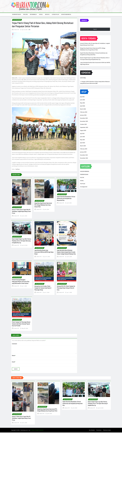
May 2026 (82, 103)
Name (14, 355)
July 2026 (82, 96)
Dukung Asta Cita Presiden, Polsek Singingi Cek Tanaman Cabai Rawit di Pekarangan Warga (42, 288)
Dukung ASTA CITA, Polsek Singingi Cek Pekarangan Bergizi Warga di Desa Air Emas (66, 288)
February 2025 (83, 149)
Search (84, 20)
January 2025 (83, 152)
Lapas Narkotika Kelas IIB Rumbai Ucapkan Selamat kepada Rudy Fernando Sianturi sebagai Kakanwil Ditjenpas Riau (66, 252)
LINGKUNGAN (55, 14)
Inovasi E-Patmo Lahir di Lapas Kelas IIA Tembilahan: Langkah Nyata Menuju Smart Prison (21, 211)
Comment (14, 343)
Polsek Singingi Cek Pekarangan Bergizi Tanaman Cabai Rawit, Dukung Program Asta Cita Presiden (21, 323)
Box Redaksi (92, 430)
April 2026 (82, 106)
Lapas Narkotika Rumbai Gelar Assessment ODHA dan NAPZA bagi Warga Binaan (43, 252)
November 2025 (84, 121)
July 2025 (82, 133)
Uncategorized (83, 186)
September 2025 (84, 127)
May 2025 (82, 139)
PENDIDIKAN (33, 14)
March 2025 (83, 145)
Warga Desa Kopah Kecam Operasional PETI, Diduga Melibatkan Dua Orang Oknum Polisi (43, 204)
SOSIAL (41, 14)
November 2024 (84, 158)
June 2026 (82, 99)
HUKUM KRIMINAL (66, 14)
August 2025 (83, 130)
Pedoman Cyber (107, 430)
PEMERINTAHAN (16, 14)
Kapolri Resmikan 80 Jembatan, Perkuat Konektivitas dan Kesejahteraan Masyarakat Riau (66, 198)
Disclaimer (98, 430)
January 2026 (83, 115)
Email (13, 362)
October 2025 (83, 124)
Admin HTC (16, 29)
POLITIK (25, 14)
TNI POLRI (82, 183)
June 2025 (82, 136)
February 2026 (83, 112)
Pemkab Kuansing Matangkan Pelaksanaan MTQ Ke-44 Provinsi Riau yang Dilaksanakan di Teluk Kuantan (20, 281)
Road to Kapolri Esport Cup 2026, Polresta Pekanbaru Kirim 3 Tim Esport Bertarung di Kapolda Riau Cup (21, 240)
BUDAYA (47, 14)
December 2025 (84, 118)
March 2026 (83, 109)
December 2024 (84, 155)
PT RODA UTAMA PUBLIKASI (36, 430)
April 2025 (82, 142)
